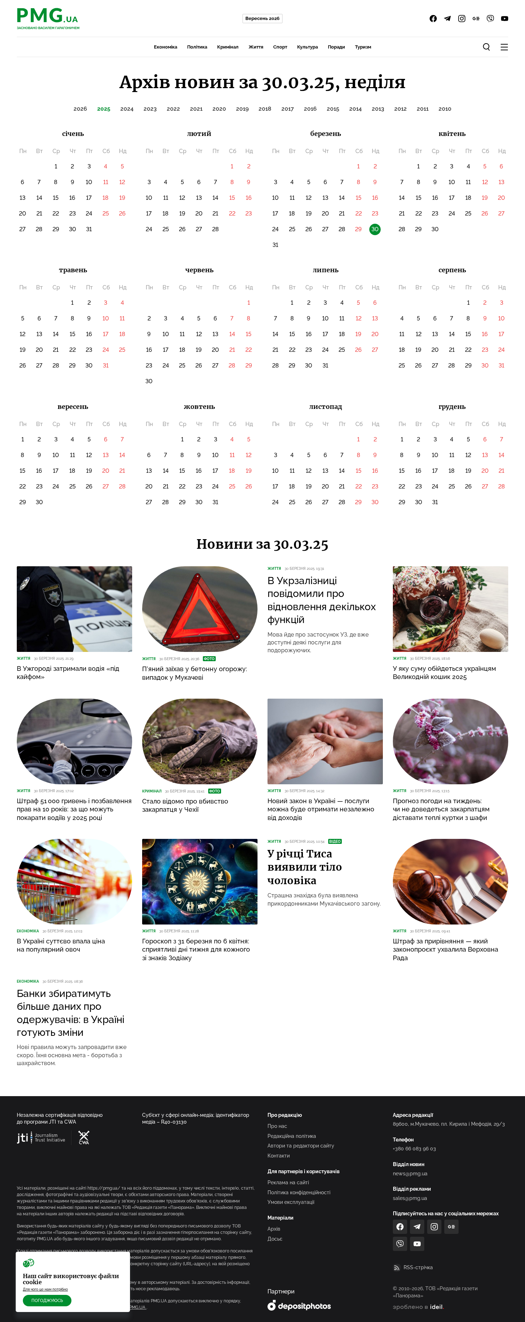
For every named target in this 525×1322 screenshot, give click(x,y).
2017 (287, 108)
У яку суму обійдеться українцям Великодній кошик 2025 (444, 672)
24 (89, 213)
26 (122, 213)
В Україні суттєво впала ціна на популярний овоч (61, 945)
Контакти (279, 1156)
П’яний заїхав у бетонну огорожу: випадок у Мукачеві (194, 673)
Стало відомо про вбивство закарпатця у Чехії (185, 805)
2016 (310, 108)
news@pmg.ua (410, 1173)
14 (39, 197)
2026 (80, 108)
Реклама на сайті (288, 1182)
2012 (400, 108)
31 (89, 229)
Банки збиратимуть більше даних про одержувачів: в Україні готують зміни (70, 1013)
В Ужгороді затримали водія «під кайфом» (68, 672)
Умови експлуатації (291, 1202)
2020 (219, 108)
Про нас (277, 1126)
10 (89, 182)
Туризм (363, 47)
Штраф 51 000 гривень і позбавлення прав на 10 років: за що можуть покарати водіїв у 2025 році (74, 809)
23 (72, 213)
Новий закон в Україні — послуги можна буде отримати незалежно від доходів (321, 809)
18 (105, 197)
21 (39, 213)
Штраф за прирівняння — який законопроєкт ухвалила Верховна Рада (445, 949)
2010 (445, 108)
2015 (333, 108)
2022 (173, 108)
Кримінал (228, 47)
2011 (423, 108)
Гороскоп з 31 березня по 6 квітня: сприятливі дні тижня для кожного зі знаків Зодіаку (196, 949)
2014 (355, 108)
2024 (127, 108)
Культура (307, 47)
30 (72, 229)
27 (22, 229)
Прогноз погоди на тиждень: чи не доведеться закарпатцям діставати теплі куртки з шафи (441, 809)
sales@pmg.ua (410, 1198)
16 (72, 197)
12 (122, 182)
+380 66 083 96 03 (414, 1148)
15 (56, 197)
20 (22, 213)
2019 (242, 108)
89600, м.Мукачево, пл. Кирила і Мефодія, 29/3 (449, 1124)
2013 (378, 108)
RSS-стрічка (418, 1267)
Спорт (280, 47)
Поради (336, 47)
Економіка (165, 47)
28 (39, 229)
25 (105, 213)
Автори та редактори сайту (301, 1146)
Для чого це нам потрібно (45, 1289)
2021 (196, 108)
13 (22, 197)
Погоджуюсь (47, 1300)
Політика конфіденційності (299, 1192)
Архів (274, 1229)
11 (105, 182)
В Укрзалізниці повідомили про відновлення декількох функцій (322, 600)
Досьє (275, 1239)
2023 (150, 108)
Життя (256, 47)
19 (122, 197)
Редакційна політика (292, 1136)
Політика (197, 47)
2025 (103, 108)
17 (89, 197)
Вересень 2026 (262, 18)
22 (55, 213)
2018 (265, 108)
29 (55, 229)
